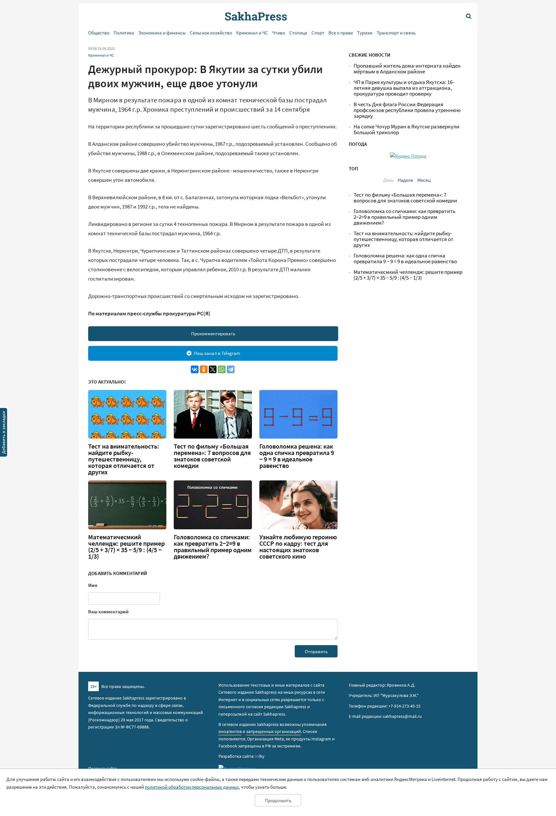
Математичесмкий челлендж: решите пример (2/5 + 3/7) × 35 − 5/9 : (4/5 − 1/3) (126, 546)
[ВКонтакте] (195, 369)
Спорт (317, 33)
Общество (98, 33)
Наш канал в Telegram (217, 353)
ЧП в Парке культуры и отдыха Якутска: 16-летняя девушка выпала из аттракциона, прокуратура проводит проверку (404, 88)
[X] (213, 369)
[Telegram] (231, 369)
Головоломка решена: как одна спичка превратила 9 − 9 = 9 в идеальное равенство (296, 455)
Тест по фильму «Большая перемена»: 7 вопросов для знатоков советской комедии (212, 455)
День (388, 180)
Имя (92, 585)
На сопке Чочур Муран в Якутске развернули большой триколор (406, 129)
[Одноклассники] (204, 369)
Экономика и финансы (162, 33)
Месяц (424, 180)
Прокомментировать (213, 333)
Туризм (365, 33)
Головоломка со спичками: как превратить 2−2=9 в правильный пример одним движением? (213, 546)
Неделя (405, 180)
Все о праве (341, 33)
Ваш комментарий (108, 611)
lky (259, 756)
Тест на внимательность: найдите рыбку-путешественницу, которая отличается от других (123, 459)
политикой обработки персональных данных (192, 787)
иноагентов (230, 731)
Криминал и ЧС (252, 33)
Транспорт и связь (396, 33)
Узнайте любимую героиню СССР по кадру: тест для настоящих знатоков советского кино (298, 546)
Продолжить (278, 800)
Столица (298, 33)
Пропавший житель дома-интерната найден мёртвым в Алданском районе (407, 68)
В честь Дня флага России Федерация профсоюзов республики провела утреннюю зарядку (407, 110)
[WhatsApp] (222, 369)
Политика (124, 33)
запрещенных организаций (273, 731)
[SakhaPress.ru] (3, 433)
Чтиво (278, 33)
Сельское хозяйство (211, 33)
